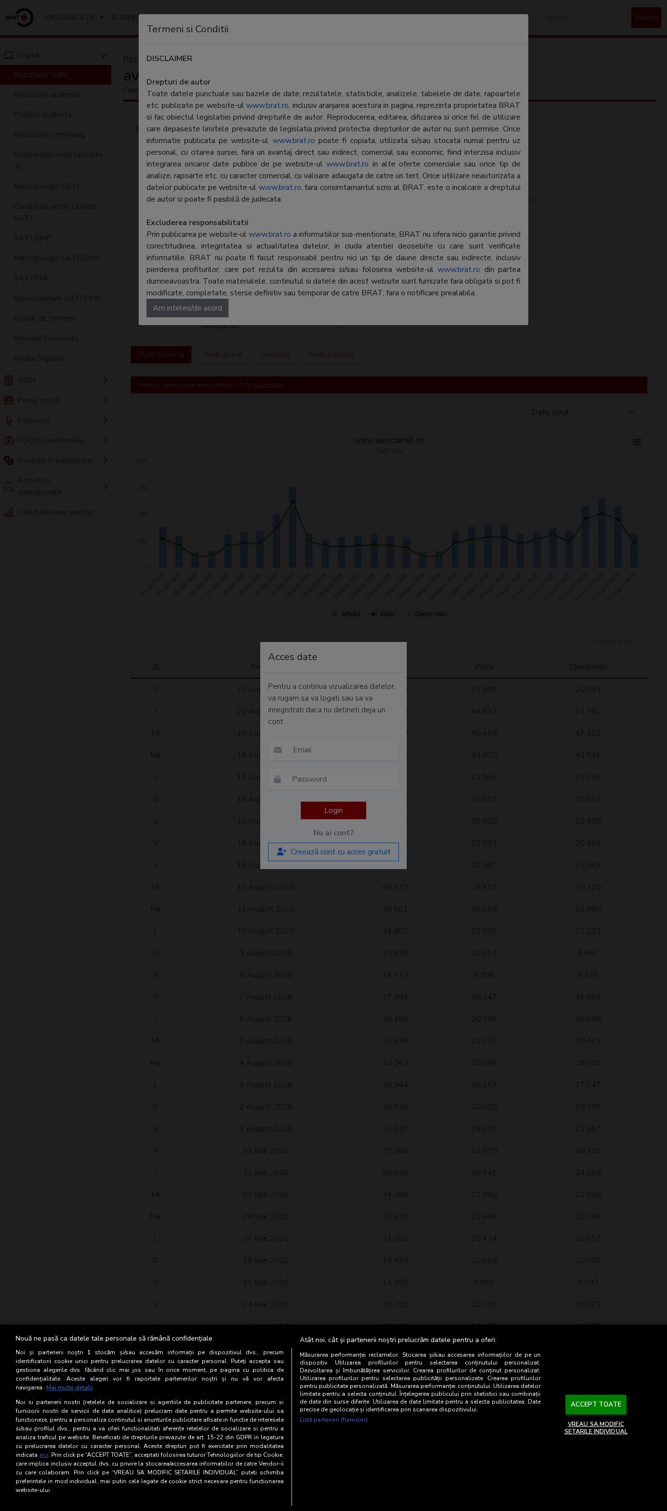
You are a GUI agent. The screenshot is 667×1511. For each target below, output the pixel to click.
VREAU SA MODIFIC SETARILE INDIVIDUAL (595, 1427)
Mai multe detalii (69, 1387)
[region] (333, 1418)
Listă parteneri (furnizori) (334, 1420)
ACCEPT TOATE (596, 1404)
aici (43, 1455)
